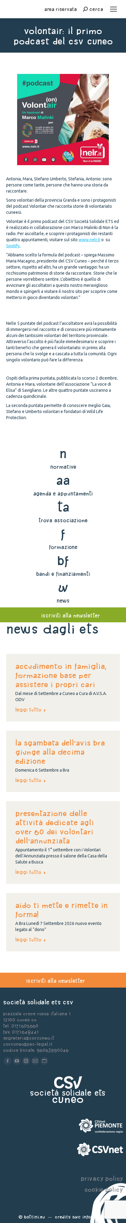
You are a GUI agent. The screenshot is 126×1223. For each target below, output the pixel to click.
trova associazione (63, 520)
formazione (63, 547)
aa (63, 480)
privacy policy (102, 1178)
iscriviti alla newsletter (70, 615)
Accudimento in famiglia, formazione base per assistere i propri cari (61, 675)
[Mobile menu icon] (113, 9)
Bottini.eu (34, 1216)
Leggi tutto (28, 709)
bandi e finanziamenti (63, 573)
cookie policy (103, 1189)
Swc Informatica (90, 1216)
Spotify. (13, 245)
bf (63, 560)
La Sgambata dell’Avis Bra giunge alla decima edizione (60, 752)
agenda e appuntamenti (63, 493)
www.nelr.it (89, 239)
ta (63, 507)
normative (63, 466)
